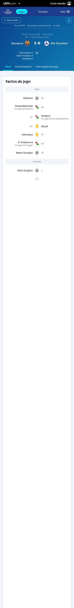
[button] (64, 11)
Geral (8, 66)
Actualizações (23, 66)
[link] (22, 11)
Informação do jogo (47, 66)
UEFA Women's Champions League (8, 11)
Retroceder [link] (12, 20)
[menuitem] (25, 11)
